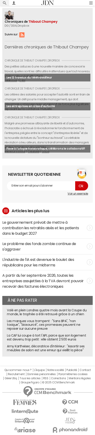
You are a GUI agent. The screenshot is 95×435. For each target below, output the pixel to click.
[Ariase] (25, 429)
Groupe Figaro (30, 382)
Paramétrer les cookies (72, 374)
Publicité (71, 370)
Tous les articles (30, 378)
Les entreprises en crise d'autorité (30, 106)
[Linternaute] (25, 411)
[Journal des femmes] (25, 402)
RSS (22, 34)
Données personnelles (41, 374)
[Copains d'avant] (25, 421)
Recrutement (16, 374)
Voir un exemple (78, 193)
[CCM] (70, 402)
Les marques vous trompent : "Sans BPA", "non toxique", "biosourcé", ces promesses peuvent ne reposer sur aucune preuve (43, 324)
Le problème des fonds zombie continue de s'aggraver (39, 246)
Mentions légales (80, 378)
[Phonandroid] (70, 430)
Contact (85, 370)
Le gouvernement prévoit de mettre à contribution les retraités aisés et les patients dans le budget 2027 (40, 227)
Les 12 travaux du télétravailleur (29, 77)
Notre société (55, 370)
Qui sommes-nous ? (18, 370)
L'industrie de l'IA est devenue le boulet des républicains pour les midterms (38, 262)
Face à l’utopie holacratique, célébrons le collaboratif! (45, 148)
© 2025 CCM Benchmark (58, 382)
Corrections (58, 378)
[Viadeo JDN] (70, 421)
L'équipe (39, 370)
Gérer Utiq (11, 378)
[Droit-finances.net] (70, 411)
